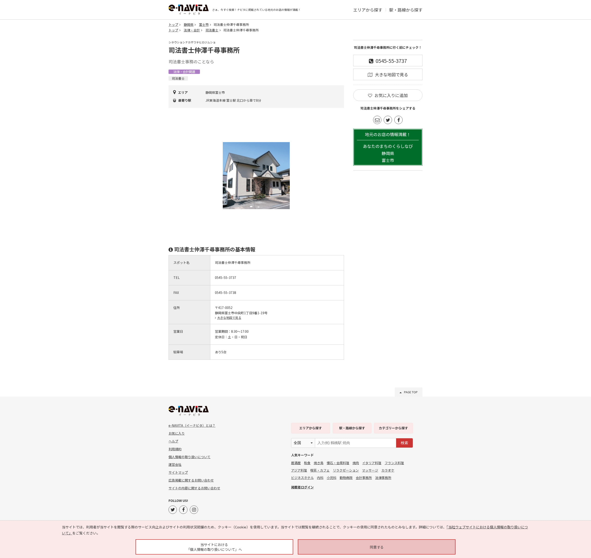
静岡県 (188, 24)
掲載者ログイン (302, 487)
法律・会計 (192, 30)
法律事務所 (383, 477)
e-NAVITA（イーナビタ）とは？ (192, 425)
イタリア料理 (371, 462)
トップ (173, 24)
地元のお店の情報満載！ (388, 147)
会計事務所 (364, 477)
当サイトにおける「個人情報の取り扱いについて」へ (214, 547)
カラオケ (387, 470)
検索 (404, 443)
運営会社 (175, 464)
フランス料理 (394, 462)
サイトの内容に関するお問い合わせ (194, 488)
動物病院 (346, 477)
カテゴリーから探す (393, 428)
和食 (307, 462)
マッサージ (370, 470)
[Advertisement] (387, 244)
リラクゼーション (346, 470)
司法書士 (211, 30)
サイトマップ (178, 472)
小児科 (331, 477)
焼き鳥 (318, 462)
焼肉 (356, 462)
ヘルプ (173, 441)
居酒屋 (296, 462)
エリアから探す (367, 10)
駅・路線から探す (405, 10)
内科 (320, 477)
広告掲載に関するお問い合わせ (191, 480)
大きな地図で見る (229, 317)
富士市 (204, 24)
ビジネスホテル (302, 477)
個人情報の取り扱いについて (190, 456)
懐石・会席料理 (338, 462)
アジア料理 (299, 470)
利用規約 (175, 449)
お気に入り (177, 433)
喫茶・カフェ (320, 470)
